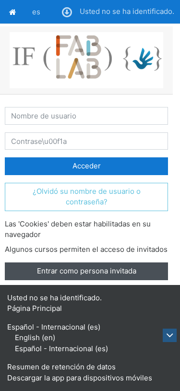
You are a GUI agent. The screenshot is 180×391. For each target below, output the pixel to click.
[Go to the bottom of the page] (170, 336)
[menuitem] (13, 12)
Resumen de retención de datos (61, 366)
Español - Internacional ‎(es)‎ (53, 327)
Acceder (86, 165)
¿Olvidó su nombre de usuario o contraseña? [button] (87, 197)
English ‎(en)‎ (35, 337)
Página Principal (34, 308)
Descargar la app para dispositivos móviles (79, 377)
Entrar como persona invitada (86, 270)
